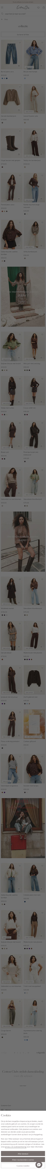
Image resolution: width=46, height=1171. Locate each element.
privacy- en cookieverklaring (15, 1147)
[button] (38, 1164)
